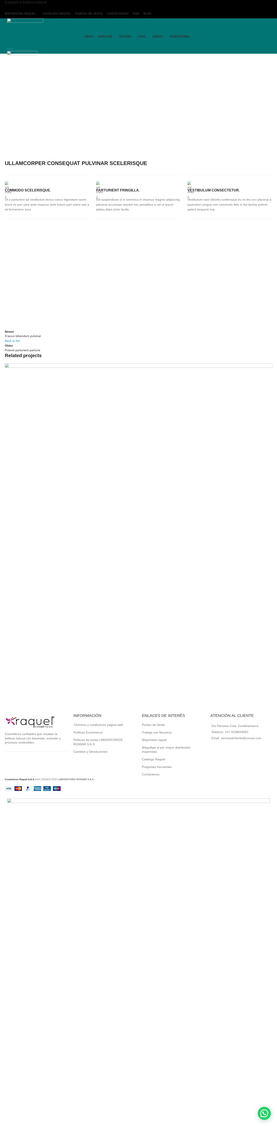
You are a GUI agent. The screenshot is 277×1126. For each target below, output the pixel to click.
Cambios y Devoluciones (90, 751)
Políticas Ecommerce (87, 732)
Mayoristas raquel (154, 740)
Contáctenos (150, 774)
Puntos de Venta (153, 725)
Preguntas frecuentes (157, 767)
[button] (264, 1113)
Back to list (12, 341)
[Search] (8, 43)
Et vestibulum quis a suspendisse (41, 705)
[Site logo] (25, 25)
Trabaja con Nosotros (157, 732)
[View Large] (266, 368)
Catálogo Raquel (153, 759)
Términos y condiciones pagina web (98, 725)
